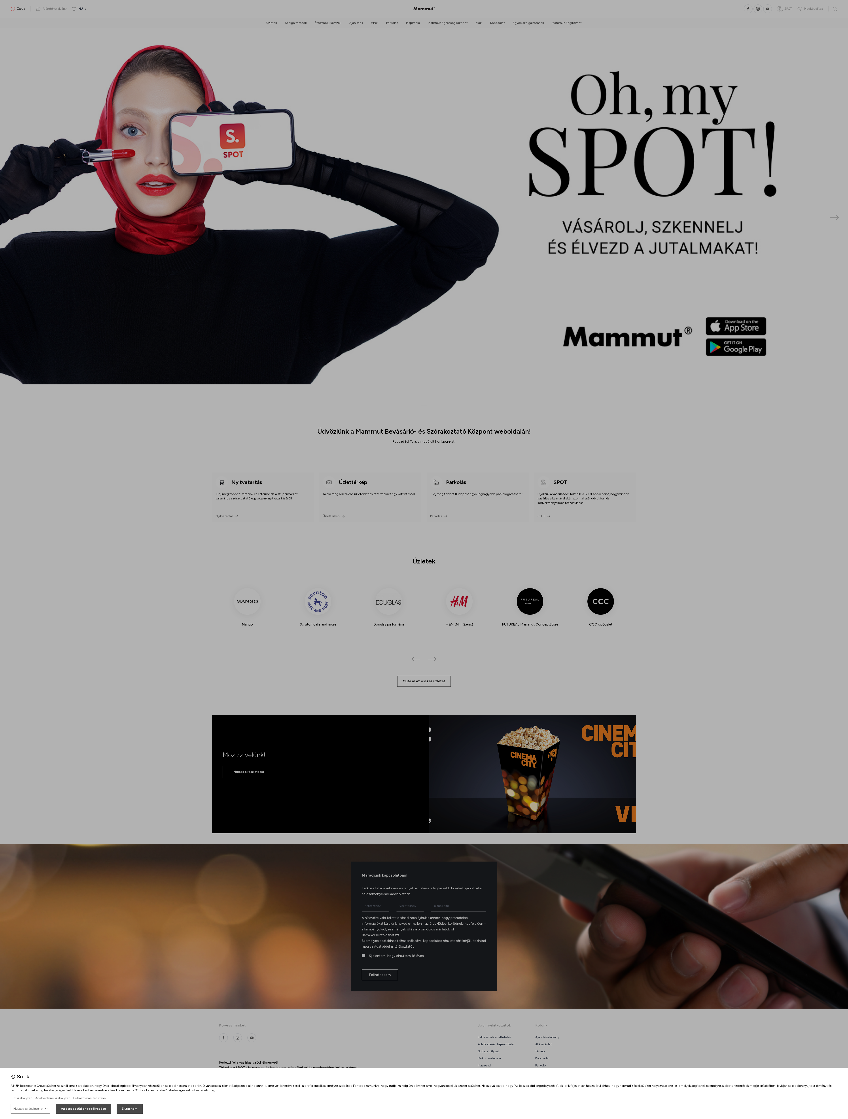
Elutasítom (129, 1109)
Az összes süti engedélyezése (83, 1109)
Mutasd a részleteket (28, 1109)
